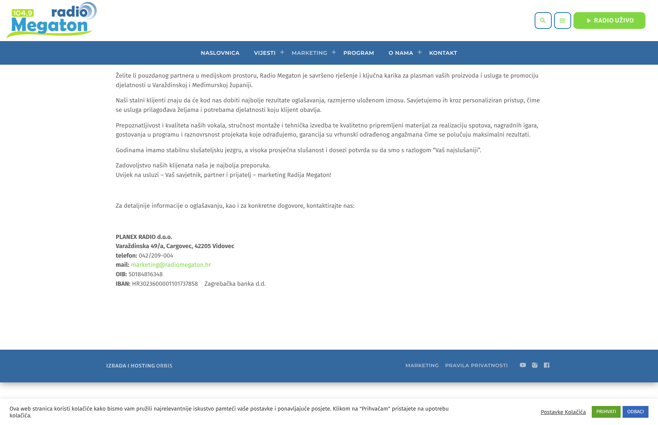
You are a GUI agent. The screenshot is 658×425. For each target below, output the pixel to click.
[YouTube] (523, 366)
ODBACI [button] (635, 412)
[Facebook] (547, 366)
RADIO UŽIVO (609, 20)
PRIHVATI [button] (606, 412)
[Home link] (51, 21)
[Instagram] (535, 366)
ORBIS (164, 366)
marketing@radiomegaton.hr (171, 265)
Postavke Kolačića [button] (563, 412)
